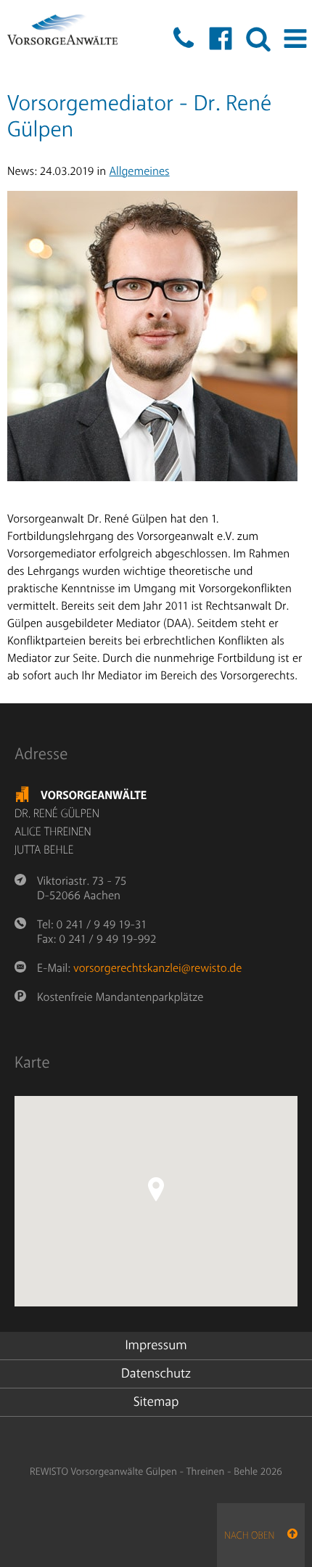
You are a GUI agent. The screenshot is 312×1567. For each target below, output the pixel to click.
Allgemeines (139, 171)
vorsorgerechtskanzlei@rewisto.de (157, 968)
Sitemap (156, 1402)
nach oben (255, 1536)
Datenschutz (156, 1374)
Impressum (155, 1345)
